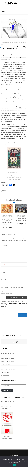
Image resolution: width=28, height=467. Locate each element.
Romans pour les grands (7, 369)
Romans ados (4, 366)
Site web (3, 280)
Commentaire (5, 245)
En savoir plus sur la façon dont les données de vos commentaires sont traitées (14, 305)
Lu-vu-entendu (6, 218)
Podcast (19, 216)
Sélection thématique (7, 220)
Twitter (20, 453)
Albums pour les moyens (7, 358)
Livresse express (6, 218)
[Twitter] (13, 342)
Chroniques (17, 42)
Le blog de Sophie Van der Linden (12, 404)
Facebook (10, 453)
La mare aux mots (6, 406)
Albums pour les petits (7, 356)
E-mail (3, 272)
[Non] (26, 461)
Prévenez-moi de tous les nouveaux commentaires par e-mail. (12, 288)
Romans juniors (5, 364)
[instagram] (17, 342)
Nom (3, 265)
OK (14, 464)
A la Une (3, 215)
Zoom (10, 220)
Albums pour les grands (7, 42)
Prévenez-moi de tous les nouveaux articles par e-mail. (12, 293)
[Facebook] (10, 342)
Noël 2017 (4, 190)
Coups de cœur (5, 372)
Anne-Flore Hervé (7, 51)
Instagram (15, 455)
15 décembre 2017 (16, 51)
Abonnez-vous (7, 390)
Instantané (10, 216)
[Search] (14, 8)
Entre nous (4, 216)
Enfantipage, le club (7, 402)
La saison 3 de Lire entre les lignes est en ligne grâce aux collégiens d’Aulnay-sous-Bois (21, 222)
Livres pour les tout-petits (8, 353)
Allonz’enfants (6, 408)
